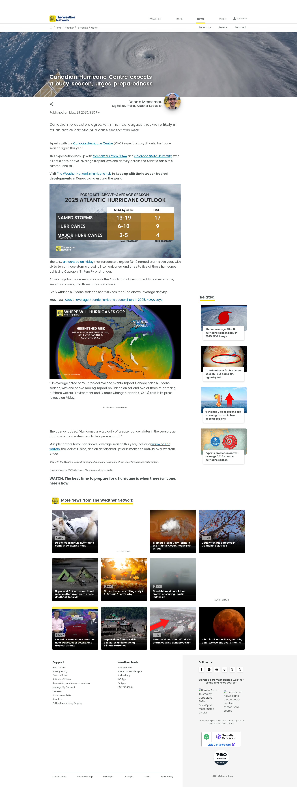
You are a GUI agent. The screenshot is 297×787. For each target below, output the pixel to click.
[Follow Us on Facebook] (201, 670)
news (58, 27)
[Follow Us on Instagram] (209, 670)
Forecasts (82, 27)
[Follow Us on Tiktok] (224, 670)
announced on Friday (78, 262)
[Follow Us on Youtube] (217, 670)
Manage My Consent (64, 687)
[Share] (52, 104)
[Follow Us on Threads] (232, 670)
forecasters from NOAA (110, 156)
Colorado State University (153, 156)
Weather (69, 27)
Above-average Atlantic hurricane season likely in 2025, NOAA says (113, 300)
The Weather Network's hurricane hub (84, 174)
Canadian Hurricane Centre (93, 143)
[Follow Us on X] (240, 670)
